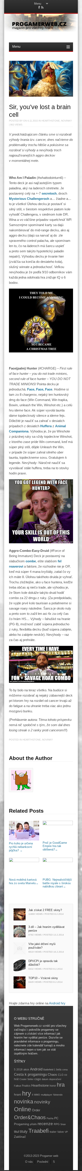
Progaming (21, 1124)
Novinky (66, 120)
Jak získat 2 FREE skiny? (45, 910)
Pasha (50, 1118)
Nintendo (58, 1094)
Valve (60, 1131)
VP (66, 1132)
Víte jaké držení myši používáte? (42, 945)
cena (65, 1069)
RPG (56, 1124)
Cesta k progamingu (30, 1074)
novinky (42, 1101)
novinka (23, 1101)
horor (53, 1085)
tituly (24, 1131)
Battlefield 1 (49, 1069)
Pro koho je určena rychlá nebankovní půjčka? (21, 847)
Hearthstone (51, 120)
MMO (37, 1094)
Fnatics (26, 1085)
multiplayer (46, 1094)
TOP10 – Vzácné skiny (43, 978)
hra (61, 1085)
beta (58, 1069)
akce (26, 1069)
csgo (37, 1079)
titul (16, 1131)
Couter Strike (26, 1079)
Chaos (52, 1074)
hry (26, 1093)
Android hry (57, 1003)
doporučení (55, 1079)
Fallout (17, 1085)
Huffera (46, 426)
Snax (63, 1124)
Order (36, 1110)
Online (22, 1109)
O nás (29, 1161)
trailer (53, 1131)
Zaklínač (20, 1136)
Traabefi (38, 1131)
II (32, 1094)
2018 (19, 1069)
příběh (33, 1124)
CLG (60, 1074)
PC (56, 1118)
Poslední (42, 1161)
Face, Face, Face (39, 389)
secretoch (49, 193)
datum (45, 1079)
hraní (17, 1094)
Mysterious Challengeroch (29, 198)
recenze (45, 1123)
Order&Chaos (30, 1117)
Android (36, 1069)
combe (31, 561)
